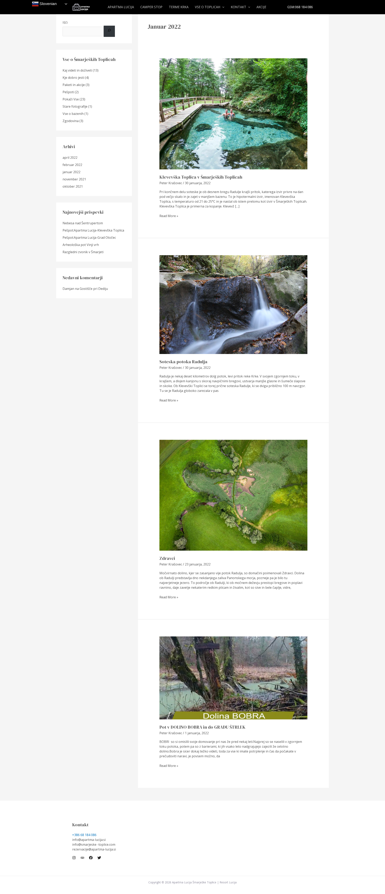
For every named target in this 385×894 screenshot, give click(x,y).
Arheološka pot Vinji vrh (81, 245)
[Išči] (109, 31)
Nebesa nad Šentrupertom (83, 223)
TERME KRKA (178, 7)
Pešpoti (68, 92)
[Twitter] (99, 858)
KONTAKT (238, 7)
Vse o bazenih (73, 113)
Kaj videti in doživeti (77, 70)
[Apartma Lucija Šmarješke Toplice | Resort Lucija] (81, 7)
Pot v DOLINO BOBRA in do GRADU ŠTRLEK (202, 727)
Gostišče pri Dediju (94, 288)
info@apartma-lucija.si (89, 839)
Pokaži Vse (71, 99)
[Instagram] (74, 858)
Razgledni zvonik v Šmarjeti (83, 252)
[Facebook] (91, 858)
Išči (65, 22)
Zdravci (167, 558)
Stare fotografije (75, 106)
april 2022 (70, 157)
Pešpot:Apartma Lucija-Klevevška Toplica (93, 230)
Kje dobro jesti (73, 77)
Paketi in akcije (74, 85)
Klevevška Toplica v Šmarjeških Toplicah (200, 177)
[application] (222, 7)
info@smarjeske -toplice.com (93, 844)
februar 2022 (72, 165)
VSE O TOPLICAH (207, 7)
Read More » (168, 215)
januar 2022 (71, 172)
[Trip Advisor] (82, 858)
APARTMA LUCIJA (121, 7)
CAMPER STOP (151, 7)
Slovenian (47, 4)
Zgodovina (71, 121)
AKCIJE (261, 7)
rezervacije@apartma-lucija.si (94, 849)
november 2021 (74, 179)
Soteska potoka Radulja (183, 362)
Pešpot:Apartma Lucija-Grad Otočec (89, 237)
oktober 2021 (73, 186)
